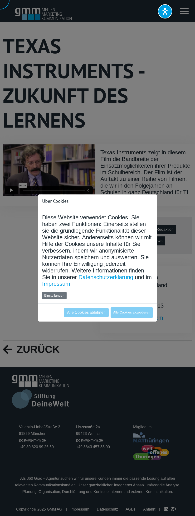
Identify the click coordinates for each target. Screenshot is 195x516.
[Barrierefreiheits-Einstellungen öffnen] (165, 11)
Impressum (56, 284)
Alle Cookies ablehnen (86, 312)
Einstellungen (54, 295)
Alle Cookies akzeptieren (131, 312)
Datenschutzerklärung (105, 277)
